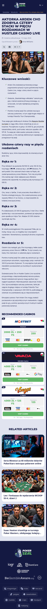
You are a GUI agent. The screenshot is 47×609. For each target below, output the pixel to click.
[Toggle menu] (3, 5)
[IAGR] (11, 565)
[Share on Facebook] (9, 47)
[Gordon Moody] (23, 571)
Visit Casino (23, 345)
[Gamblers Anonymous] (20, 565)
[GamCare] (31, 565)
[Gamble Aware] (20, 577)
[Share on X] (4, 47)
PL (40, 5)
